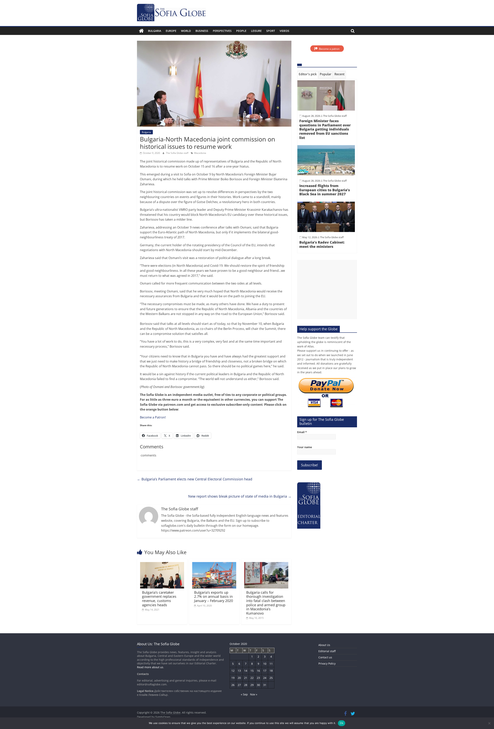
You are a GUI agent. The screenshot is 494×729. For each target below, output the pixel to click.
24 (264, 678)
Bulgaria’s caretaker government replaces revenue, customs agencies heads (159, 598)
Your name (304, 447)
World (186, 31)
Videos (284, 31)
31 (264, 685)
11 (271, 663)
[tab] (307, 75)
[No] (489, 723)
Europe (171, 31)
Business (201, 31)
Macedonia (200, 153)
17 (264, 670)
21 (245, 678)
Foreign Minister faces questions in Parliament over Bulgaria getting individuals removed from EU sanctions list (325, 129)
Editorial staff (327, 651)
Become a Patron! (153, 417)
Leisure (256, 31)
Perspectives (222, 31)
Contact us (325, 657)
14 (245, 670)
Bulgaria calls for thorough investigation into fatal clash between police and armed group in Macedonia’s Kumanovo (265, 603)
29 (252, 685)
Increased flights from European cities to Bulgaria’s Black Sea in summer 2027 (324, 189)
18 (271, 670)
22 (252, 678)
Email (302, 432)
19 (232, 678)
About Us (324, 645)
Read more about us (150, 667)
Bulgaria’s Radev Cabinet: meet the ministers (322, 244)
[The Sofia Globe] (141, 31)
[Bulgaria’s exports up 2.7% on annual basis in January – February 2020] (214, 564)
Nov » (253, 694)
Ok (341, 723)
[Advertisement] (327, 289)
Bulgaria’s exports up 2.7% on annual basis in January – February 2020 (213, 596)
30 (258, 685)
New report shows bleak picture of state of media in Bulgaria (239, 496)
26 (232, 685)
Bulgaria (154, 31)
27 (239, 685)
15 (252, 670)
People (241, 31)
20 (239, 678)
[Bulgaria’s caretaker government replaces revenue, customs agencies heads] (162, 564)
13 (239, 670)
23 (258, 678)
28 (245, 685)
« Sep (244, 694)
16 (258, 670)
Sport (270, 31)
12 (232, 670)
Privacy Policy (327, 663)
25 (271, 678)
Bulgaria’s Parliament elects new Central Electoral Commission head (194, 479)
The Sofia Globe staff (177, 153)
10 (264, 663)
